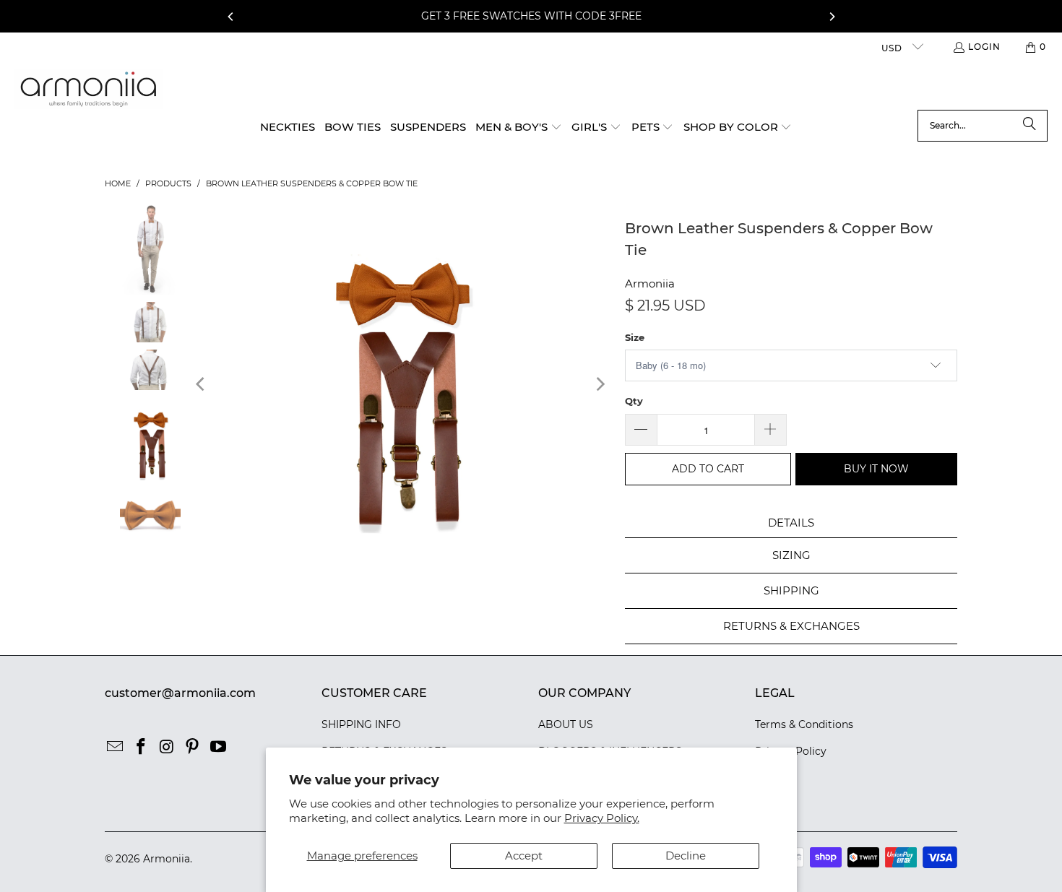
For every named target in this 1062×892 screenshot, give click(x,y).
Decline (685, 855)
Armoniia (650, 283)
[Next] (831, 17)
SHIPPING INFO (361, 724)
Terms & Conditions (804, 724)
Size (634, 337)
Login (984, 46)
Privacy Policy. (601, 818)
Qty (634, 401)
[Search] (1029, 126)
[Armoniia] (88, 89)
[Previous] (231, 17)
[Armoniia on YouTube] (219, 747)
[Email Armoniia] (115, 747)
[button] (518, 128)
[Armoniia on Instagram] (167, 747)
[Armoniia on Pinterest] (193, 747)
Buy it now (876, 468)
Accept (524, 855)
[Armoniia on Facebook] (141, 747)
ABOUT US (565, 724)
